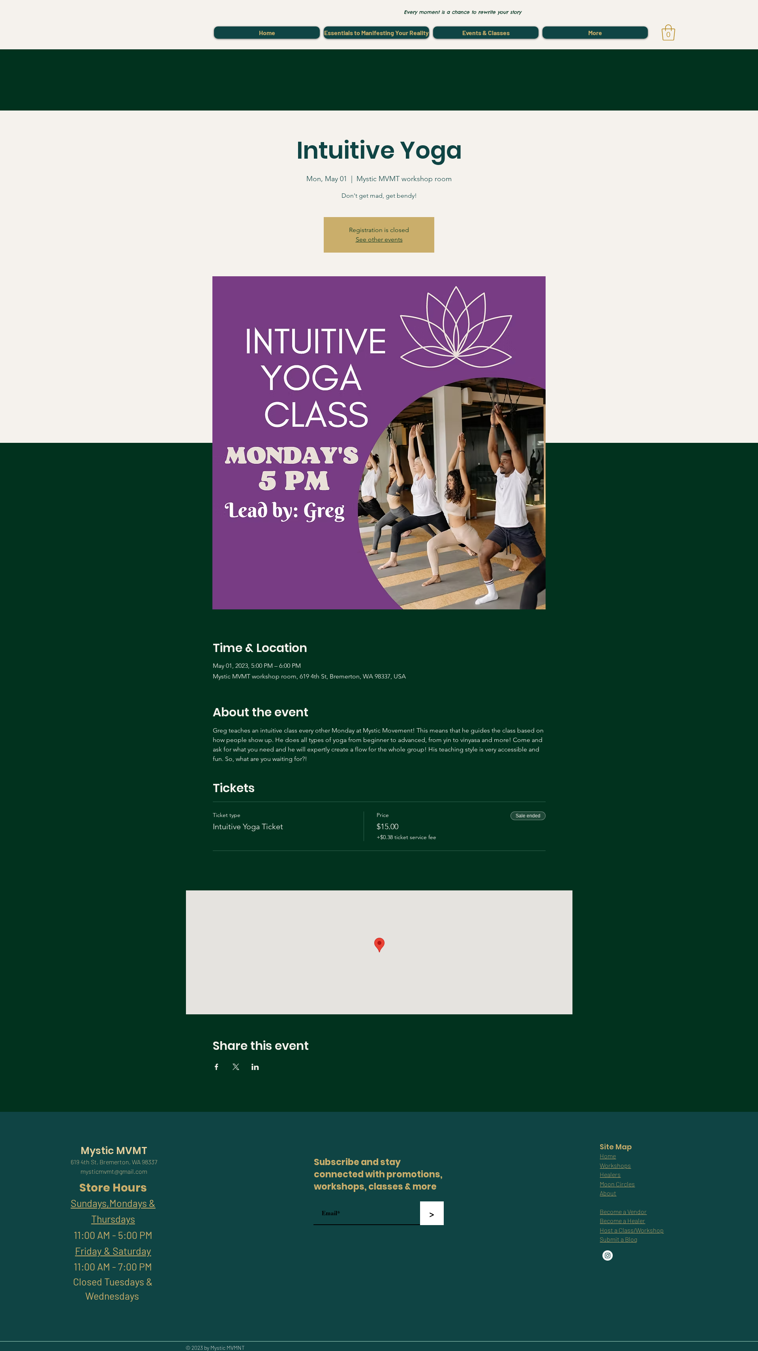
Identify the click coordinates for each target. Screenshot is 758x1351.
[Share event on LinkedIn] (255, 1067)
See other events (379, 239)
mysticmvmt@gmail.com (114, 1171)
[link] (668, 32)
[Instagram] (607, 1255)
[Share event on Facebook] (216, 1067)
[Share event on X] (236, 1067)
